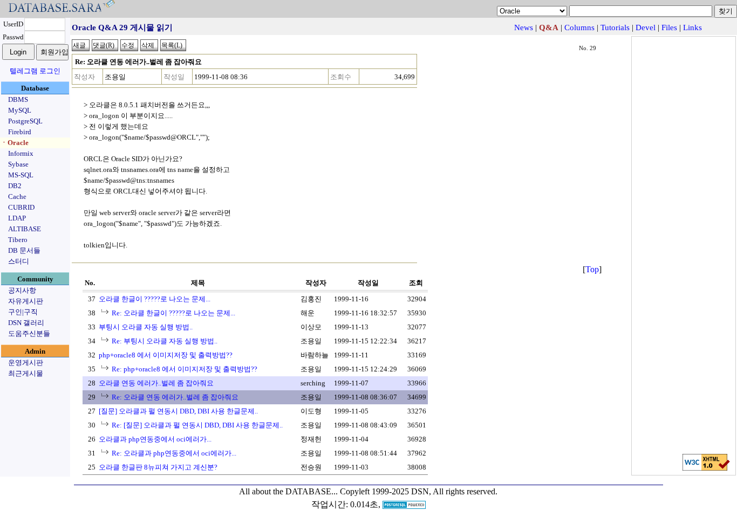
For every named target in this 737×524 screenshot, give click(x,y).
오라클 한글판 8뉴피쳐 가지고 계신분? (158, 467)
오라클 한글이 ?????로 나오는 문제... (154, 299)
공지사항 (22, 290)
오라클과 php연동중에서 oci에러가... (155, 439)
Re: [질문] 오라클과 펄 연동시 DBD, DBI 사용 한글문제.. (197, 425)
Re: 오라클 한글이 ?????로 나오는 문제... (173, 313)
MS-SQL (20, 175)
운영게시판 (25, 362)
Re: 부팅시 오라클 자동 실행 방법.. (164, 341)
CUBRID (21, 207)
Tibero (18, 240)
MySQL (19, 110)
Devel (646, 27)
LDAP (17, 218)
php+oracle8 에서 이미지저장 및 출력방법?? (166, 355)
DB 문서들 (24, 250)
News (523, 27)
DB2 (15, 186)
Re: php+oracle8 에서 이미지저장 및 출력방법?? (184, 369)
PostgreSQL (25, 121)
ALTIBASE (24, 229)
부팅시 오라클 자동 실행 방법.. (146, 327)
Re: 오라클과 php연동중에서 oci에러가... (174, 453)
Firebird (19, 132)
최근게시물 (25, 373)
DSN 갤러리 (26, 323)
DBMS (18, 99)
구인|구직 (23, 312)
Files (669, 27)
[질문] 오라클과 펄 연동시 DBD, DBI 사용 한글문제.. (178, 411)
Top (592, 269)
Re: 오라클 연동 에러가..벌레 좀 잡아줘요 (175, 397)
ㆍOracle (15, 143)
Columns (579, 27)
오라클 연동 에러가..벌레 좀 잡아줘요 (156, 383)
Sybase (18, 164)
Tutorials (615, 27)
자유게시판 (25, 301)
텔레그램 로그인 (35, 71)
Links (692, 27)
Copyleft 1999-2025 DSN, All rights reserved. (418, 491)
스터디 (18, 261)
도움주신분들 (29, 333)
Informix (20, 153)
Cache (17, 196)
